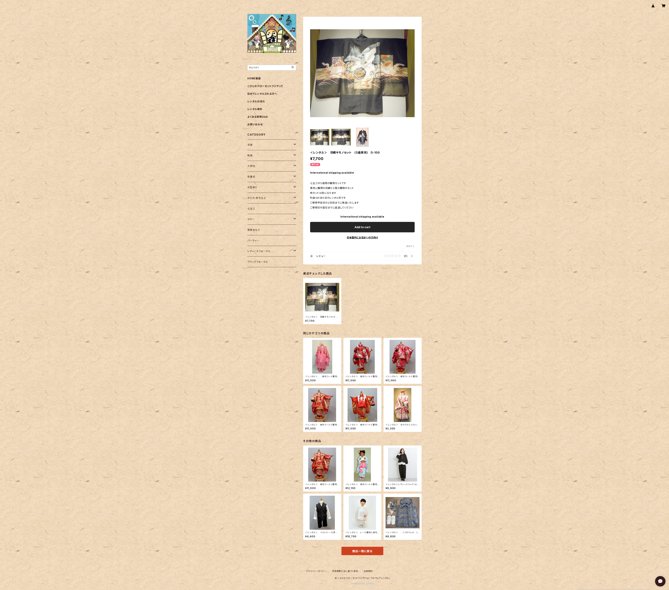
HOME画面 (254, 78)
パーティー (253, 240)
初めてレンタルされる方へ (262, 93)
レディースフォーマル (258, 251)
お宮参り (252, 187)
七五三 (251, 208)
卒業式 (251, 176)
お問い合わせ (255, 124)
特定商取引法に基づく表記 (345, 571)
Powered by (358, 583)
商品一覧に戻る (362, 551)
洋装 (250, 144)
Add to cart (362, 227)
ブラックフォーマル (257, 261)
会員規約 (368, 571)
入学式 (251, 166)
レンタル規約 (254, 109)
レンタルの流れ (256, 101)
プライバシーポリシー (316, 571)
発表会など (253, 229)
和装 (250, 155)
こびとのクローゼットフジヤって (265, 86)
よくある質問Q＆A (257, 116)
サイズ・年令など (256, 197)
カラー (251, 219)
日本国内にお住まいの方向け (362, 237)
